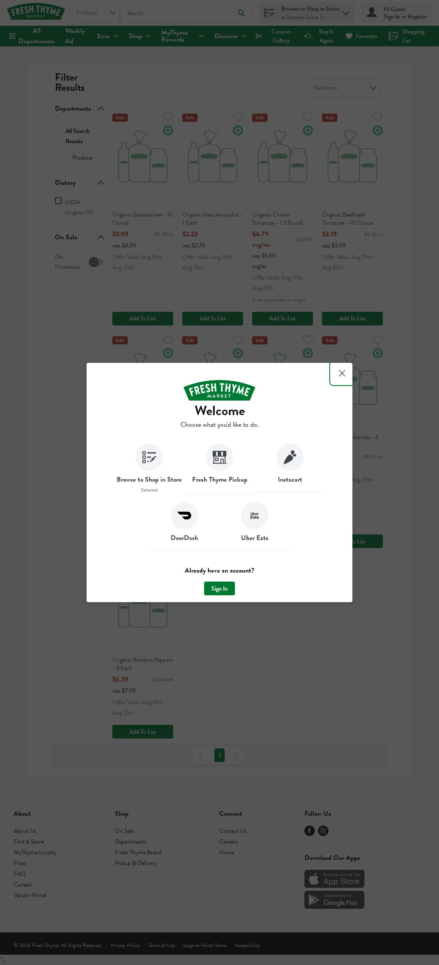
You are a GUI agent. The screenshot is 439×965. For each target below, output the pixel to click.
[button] (149, 469)
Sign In (219, 588)
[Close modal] (342, 373)
